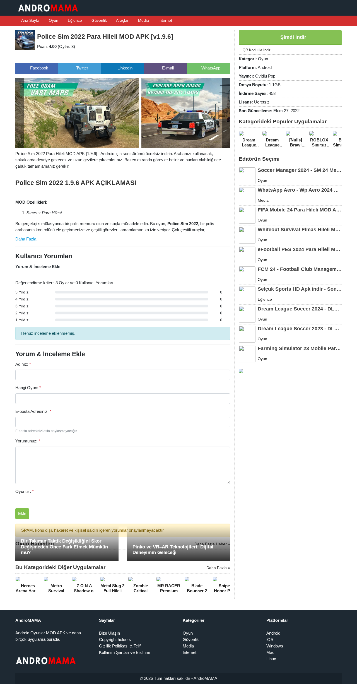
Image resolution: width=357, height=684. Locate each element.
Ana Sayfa (29, 20)
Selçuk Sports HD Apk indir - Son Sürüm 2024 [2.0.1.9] (300, 289)
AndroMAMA (205, 678)
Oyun (53, 20)
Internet (164, 20)
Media (143, 20)
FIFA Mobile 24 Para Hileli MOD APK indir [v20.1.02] (300, 210)
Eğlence (74, 20)
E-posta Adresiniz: (33, 411)
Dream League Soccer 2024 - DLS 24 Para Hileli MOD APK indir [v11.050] (300, 309)
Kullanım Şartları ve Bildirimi (124, 652)
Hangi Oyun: (28, 387)
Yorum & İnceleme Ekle (37, 266)
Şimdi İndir (292, 37)
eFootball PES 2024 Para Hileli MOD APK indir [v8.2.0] (300, 249)
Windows (274, 646)
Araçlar (122, 20)
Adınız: (23, 364)
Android (273, 633)
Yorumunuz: (27, 441)
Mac (270, 652)
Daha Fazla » (218, 567)
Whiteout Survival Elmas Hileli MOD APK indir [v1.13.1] (300, 229)
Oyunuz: (24, 491)
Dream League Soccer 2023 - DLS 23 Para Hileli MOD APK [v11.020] (300, 328)
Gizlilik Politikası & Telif (120, 646)
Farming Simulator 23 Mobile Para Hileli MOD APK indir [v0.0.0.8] (300, 348)
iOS (269, 639)
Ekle (22, 513)
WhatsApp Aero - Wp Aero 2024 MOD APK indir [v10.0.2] (300, 190)
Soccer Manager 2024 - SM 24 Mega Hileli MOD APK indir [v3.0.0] (300, 170)
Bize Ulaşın (109, 633)
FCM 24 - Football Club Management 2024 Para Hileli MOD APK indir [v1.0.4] (300, 269)
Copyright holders (115, 639)
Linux (271, 658)
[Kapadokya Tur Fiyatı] (241, 370)
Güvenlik (98, 20)
